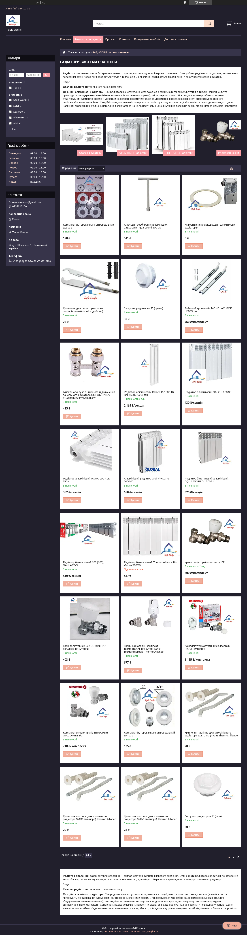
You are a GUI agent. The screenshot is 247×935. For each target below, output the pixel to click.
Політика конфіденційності (145, 931)
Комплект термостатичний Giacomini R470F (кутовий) (207, 647)
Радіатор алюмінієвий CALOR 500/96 (208, 392)
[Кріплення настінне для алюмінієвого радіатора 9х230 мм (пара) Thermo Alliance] (89, 789)
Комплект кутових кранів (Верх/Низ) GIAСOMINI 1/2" (85, 734)
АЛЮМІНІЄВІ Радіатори (133, 152)
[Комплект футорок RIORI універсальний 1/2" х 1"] (89, 197)
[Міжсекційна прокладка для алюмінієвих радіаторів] (211, 197)
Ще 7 (15, 129)
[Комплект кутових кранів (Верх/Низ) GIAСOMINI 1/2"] (89, 705)
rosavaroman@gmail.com (26, 202)
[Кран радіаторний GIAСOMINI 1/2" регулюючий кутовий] (89, 618)
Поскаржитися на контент (116, 931)
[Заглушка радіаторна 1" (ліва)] (211, 789)
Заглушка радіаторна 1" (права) (143, 308)
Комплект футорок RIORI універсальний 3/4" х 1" (149, 734)
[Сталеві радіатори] (81, 134)
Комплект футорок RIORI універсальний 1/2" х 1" (88, 226)
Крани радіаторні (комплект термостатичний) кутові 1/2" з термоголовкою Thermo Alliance (143, 648)
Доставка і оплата (175, 39)
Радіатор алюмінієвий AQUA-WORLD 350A (86, 480)
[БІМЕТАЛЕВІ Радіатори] (173, 134)
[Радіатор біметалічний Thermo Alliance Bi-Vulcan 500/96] (150, 535)
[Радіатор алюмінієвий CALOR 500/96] (211, 365)
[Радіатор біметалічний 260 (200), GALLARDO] (89, 535)
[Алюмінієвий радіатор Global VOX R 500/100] (150, 451)
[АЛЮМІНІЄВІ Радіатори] (127, 134)
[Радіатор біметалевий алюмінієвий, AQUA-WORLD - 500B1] (211, 451)
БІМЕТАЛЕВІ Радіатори (179, 152)
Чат (234, 925)
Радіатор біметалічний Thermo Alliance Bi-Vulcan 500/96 (150, 564)
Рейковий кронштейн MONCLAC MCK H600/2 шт (208, 310)
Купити (74, 246)
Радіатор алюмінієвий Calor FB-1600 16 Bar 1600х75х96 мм (149, 393)
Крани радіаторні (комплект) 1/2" (205, 562)
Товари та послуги (86, 39)
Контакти (124, 39)
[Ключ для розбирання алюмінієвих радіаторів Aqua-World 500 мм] (150, 197)
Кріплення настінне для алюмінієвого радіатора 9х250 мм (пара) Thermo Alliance (150, 818)
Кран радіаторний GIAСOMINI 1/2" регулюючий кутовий (84, 647)
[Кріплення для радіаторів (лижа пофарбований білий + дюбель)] (89, 281)
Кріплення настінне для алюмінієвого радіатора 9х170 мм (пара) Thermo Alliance (211, 734)
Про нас (110, 39)
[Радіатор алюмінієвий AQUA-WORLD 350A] (89, 451)
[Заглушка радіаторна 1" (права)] (150, 281)
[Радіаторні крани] (219, 134)
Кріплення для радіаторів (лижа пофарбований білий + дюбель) (83, 310)
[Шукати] (209, 23)
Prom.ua (140, 928)
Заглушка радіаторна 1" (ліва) (203, 816)
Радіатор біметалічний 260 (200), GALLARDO (83, 564)
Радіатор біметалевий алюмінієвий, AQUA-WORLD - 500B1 (207, 480)
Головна (65, 39)
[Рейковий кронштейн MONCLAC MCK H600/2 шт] (211, 281)
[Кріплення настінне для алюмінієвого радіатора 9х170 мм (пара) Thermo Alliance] (211, 705)
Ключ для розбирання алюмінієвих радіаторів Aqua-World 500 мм (145, 226)
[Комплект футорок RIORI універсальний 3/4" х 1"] (150, 705)
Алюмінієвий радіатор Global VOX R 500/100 (146, 480)
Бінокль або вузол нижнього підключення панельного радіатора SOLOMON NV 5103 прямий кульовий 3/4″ (89, 395)
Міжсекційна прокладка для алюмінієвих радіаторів (210, 226)
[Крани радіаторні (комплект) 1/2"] (211, 535)
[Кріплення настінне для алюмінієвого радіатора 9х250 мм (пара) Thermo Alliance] (150, 789)
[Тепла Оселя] (47, 20)
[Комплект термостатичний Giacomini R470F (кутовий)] (211, 618)
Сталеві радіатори (90, 152)
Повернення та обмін (147, 39)
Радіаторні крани (228, 152)
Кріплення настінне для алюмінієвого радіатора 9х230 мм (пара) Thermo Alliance (89, 818)
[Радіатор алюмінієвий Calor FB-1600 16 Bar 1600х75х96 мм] (150, 365)
